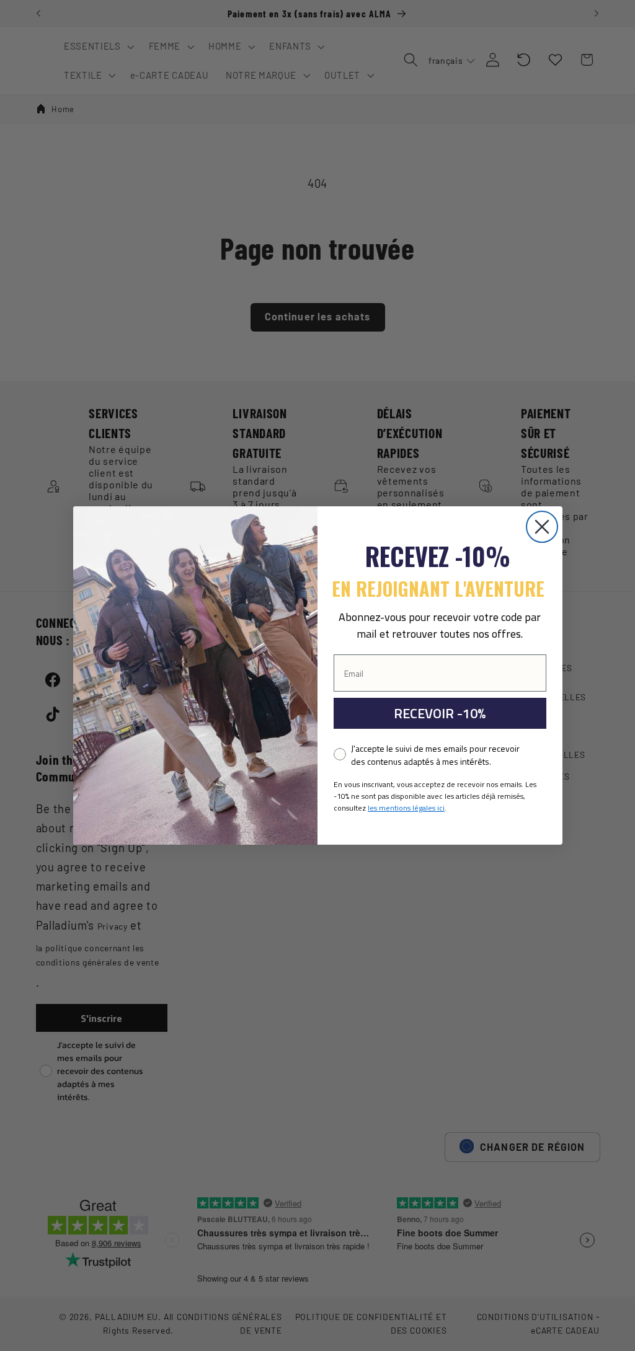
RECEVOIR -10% (440, 713)
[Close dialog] (541, 526)
